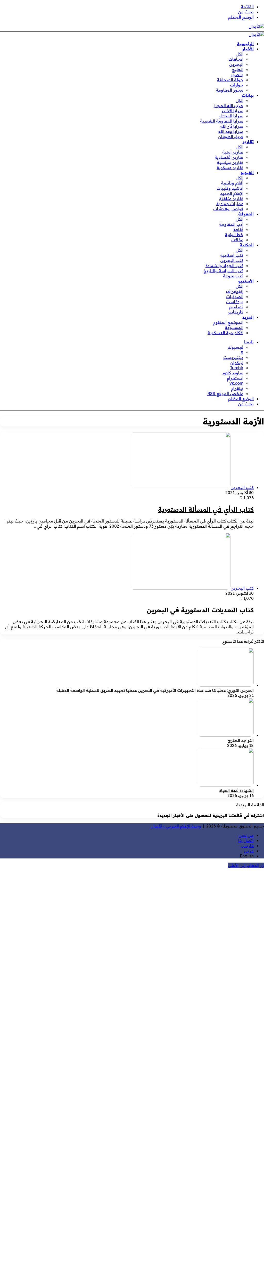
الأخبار (248, 48)
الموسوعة (234, 327)
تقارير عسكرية (230, 167)
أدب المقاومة (231, 224)
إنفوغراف (234, 291)
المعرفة (246, 213)
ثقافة (238, 229)
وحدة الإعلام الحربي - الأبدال (176, 826)
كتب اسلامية (231, 255)
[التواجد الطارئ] (225, 735)
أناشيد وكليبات (230, 188)
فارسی (247, 845)
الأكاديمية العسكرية (225, 332)
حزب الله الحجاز (228, 105)
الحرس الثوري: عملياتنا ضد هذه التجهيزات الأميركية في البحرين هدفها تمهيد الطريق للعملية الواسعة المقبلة (155, 690)
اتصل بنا (246, 840)
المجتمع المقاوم (228, 322)
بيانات (248, 95)
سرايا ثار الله (231, 126)
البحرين (236, 64)
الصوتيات (234, 296)
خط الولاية (234, 234)
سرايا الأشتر (232, 110)
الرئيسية (245, 43)
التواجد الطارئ (240, 740)
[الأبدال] (256, 26)
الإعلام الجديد (231, 193)
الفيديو (247, 172)
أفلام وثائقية (232, 183)
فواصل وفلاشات (228, 208)
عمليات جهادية (229, 203)
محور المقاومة (229, 90)
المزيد (248, 317)
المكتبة (247, 244)
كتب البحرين (231, 260)
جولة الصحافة (230, 79)
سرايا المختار (231, 115)
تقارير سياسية (230, 162)
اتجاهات (235, 59)
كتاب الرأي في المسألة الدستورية (206, 509)
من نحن (246, 835)
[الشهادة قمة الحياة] (225, 785)
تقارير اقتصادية (228, 157)
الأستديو (246, 281)
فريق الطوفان (230, 136)
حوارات (236, 84)
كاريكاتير (235, 312)
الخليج (237, 69)
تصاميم (236, 306)
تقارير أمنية (232, 152)
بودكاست (234, 301)
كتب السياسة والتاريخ (223, 270)
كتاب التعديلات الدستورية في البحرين (200, 610)
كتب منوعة (233, 275)
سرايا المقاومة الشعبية (221, 121)
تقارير (248, 141)
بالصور (236, 74)
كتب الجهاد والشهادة (224, 265)
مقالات (237, 239)
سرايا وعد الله (230, 131)
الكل (239, 54)
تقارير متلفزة (231, 198)
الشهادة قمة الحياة (236, 790)
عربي (249, 850)
